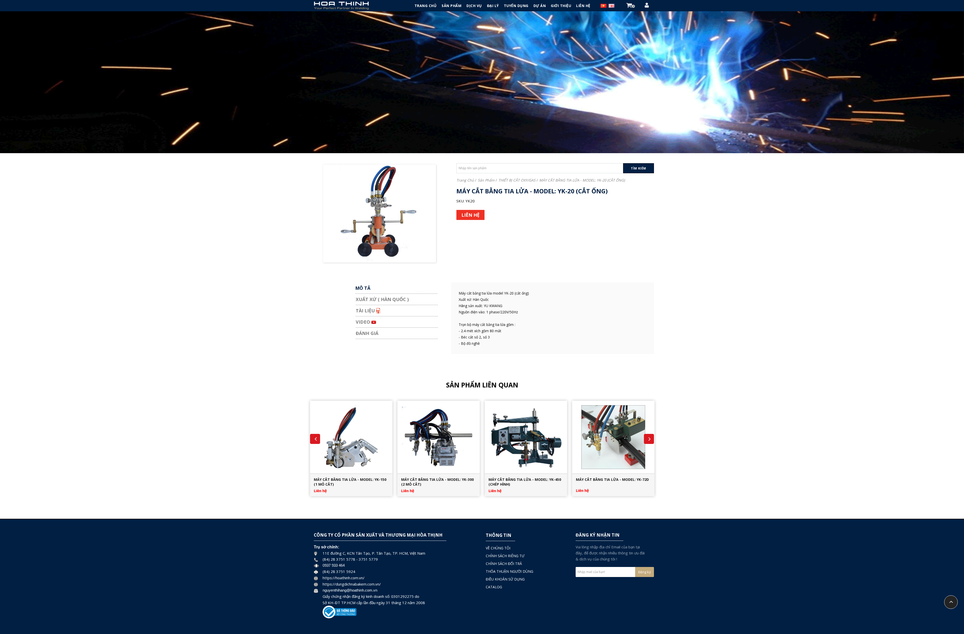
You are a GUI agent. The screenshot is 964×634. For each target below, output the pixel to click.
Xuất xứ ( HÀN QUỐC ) (382, 299)
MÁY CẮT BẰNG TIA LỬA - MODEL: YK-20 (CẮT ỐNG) (582, 180)
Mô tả (362, 288)
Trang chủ (465, 180)
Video (363, 322)
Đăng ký (644, 572)
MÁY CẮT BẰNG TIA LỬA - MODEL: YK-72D (612, 479)
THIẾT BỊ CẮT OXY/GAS (516, 180)
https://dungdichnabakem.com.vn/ (352, 584)
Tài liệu (366, 311)
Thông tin (498, 535)
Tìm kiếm (638, 168)
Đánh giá (367, 333)
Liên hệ (320, 490)
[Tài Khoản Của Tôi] (647, 6)
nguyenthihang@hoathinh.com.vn (350, 590)
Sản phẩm (486, 180)
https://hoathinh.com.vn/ (344, 577)
